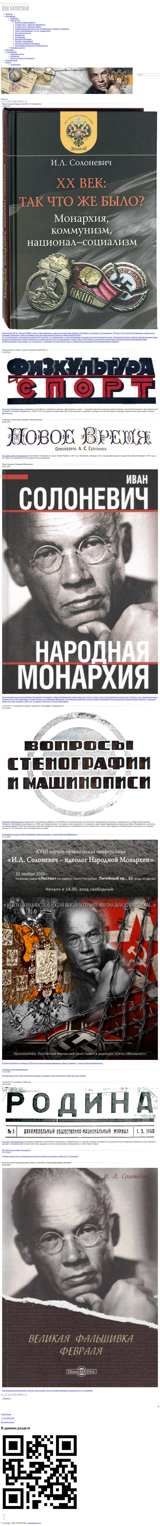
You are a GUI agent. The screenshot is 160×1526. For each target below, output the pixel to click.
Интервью (10, 50)
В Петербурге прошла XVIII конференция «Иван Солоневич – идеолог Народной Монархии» (39, 834)
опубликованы (21, 456)
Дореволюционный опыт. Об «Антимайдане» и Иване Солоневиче (42, 29)
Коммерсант (20, 35)
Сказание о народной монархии (15, 1070)
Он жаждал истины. (23, 33)
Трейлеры (14, 18)
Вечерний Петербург (23, 39)
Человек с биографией (24, 41)
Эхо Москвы (20, 37)
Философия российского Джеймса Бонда (31, 46)
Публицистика (11, 60)
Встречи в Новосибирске (25, 22)
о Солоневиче (11, 52)
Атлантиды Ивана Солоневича (27, 44)
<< (2, 101)
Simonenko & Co (34, 1523)
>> (25, 101)
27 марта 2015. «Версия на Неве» (28, 27)
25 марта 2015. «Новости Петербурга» (30, 25)
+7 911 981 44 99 (7, 1418)
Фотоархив (14, 56)
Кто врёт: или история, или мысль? (16, 1150)
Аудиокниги (15, 65)
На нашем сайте (8, 456)
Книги (8, 62)
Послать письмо (7, 1422)
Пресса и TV (15, 20)
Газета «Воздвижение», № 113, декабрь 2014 (32, 31)
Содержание (6, 1414)
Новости (9, 14)
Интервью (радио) (17, 48)
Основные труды (17, 54)
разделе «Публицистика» (14, 409)
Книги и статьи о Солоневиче (22, 58)
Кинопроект (10, 16)
